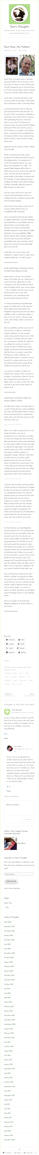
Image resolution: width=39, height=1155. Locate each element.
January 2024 (8, 935)
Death (14, 667)
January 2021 (8, 1011)
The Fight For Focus (29, 695)
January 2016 (8, 1064)
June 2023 (7, 944)
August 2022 (8, 962)
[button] (11, 65)
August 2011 (8, 1100)
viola (14, 684)
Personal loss (10, 670)
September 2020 (10, 1024)
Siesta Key (23, 680)
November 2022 (9, 953)
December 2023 (9, 940)
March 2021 (8, 1002)
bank (15, 673)
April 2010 (7, 1131)
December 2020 (9, 1015)
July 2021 (7, 989)
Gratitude (27, 667)
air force (8, 673)
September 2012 (9, 1086)
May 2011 (7, 1113)
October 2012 (8, 1082)
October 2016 (8, 1046)
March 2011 (8, 1118)
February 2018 (9, 1033)
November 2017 (9, 1038)
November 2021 (9, 980)
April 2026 (7, 922)
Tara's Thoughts (19, 27)
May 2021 (7, 993)
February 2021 (9, 1006)
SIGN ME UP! (11, 881)
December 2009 (9, 1140)
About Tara (8, 903)
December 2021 (9, 975)
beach (21, 673)
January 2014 (8, 1078)
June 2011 (7, 1109)
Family (20, 667)
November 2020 (9, 1020)
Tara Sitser (22, 50)
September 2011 (9, 1095)
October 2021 (8, 984)
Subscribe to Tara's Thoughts (15, 858)
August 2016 (8, 1051)
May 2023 (7, 949)
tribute (7, 684)
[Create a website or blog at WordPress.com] (19, 1149)
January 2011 (8, 1126)
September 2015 (9, 1069)
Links (7, 907)
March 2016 (8, 1060)
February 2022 (9, 966)
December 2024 (9, 931)
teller (30, 680)
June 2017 (7, 1042)
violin (20, 684)
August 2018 (8, 1029)
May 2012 (7, 1091)
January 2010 (8, 1135)
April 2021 (7, 997)
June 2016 (7, 1055)
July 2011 (7, 1104)
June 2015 (7, 1073)
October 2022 (9, 957)
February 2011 (8, 1122)
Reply (6, 738)
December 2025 (9, 926)
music (15, 680)
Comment (28, 819)
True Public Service (9, 695)
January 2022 (8, 971)
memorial (8, 680)
